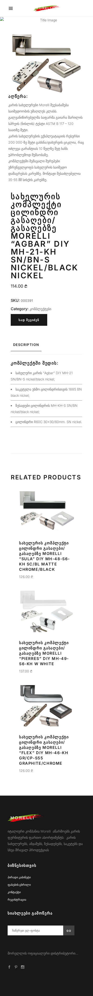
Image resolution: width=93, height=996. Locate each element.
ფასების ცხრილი (19, 884)
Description (26, 345)
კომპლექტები (40, 309)
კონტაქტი (14, 892)
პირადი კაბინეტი (19, 877)
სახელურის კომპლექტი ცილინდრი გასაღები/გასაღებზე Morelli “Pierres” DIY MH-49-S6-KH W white (44, 653)
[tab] (46, 344)
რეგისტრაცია (17, 899)
